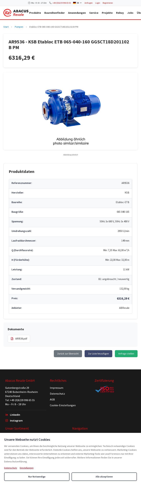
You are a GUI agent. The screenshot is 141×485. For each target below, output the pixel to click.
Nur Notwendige (36, 476)
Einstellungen (27, 467)
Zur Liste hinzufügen (98, 353)
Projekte (107, 12)
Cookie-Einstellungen (63, 405)
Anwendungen (77, 12)
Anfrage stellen (126, 353)
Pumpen (19, 26)
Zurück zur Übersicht (68, 353)
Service (93, 12)
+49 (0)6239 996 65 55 (61, 3)
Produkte (35, 12)
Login (97, 3)
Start (6, 26)
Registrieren (108, 3)
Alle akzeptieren (104, 476)
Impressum (56, 387)
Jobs (130, 12)
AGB (52, 399)
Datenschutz (57, 393)
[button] (70, 111)
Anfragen (89, 3)
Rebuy (120, 12)
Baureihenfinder (54, 12)
